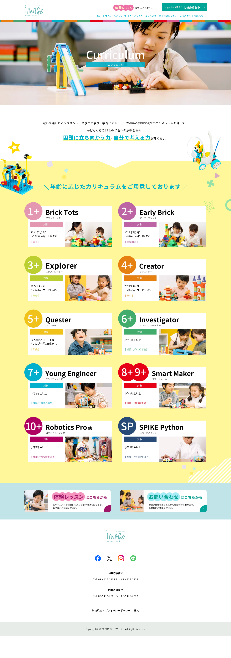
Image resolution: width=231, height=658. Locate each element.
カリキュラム (136, 16)
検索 (136, 610)
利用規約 (97, 610)
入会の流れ (185, 16)
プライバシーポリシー (117, 610)
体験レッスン (170, 16)
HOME (99, 16)
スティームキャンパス (116, 16)
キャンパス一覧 (153, 16)
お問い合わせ (200, 16)
